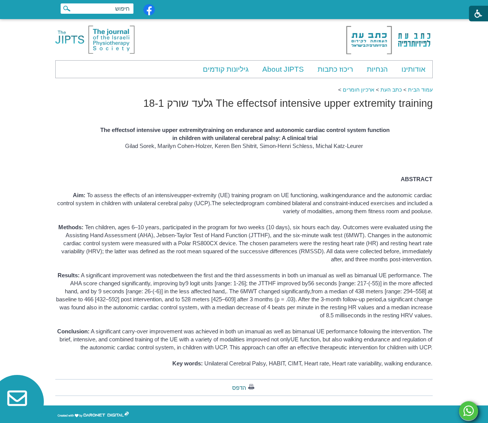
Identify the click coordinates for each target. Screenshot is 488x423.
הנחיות (377, 69)
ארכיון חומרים (358, 90)
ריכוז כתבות (335, 69)
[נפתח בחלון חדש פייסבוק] (149, 9)
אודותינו (413, 69)
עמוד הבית (420, 90)
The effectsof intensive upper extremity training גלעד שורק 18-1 (288, 103)
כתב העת (391, 90)
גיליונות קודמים (226, 69)
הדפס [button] (239, 387)
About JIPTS (283, 69)
